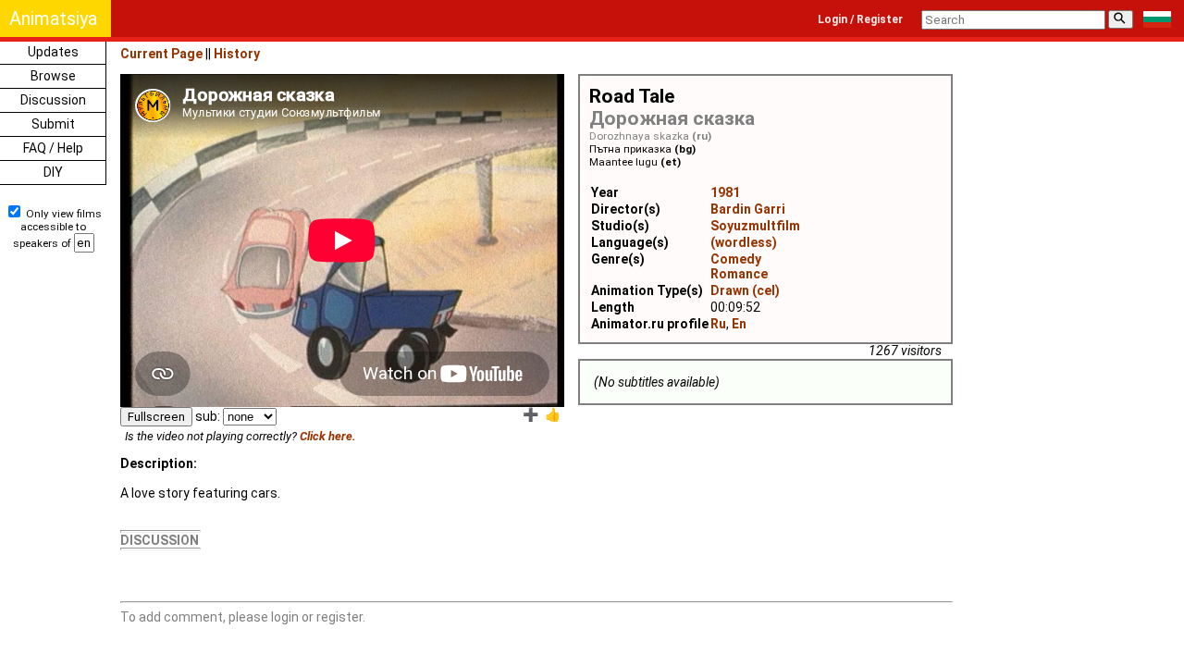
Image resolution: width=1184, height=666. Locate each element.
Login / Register (860, 19)
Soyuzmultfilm (755, 225)
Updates (53, 51)
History (237, 53)
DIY (53, 172)
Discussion (53, 99)
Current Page (161, 53)
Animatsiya (53, 18)
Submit (53, 124)
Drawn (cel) (745, 290)
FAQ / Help (53, 148)
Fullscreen (156, 417)
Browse (53, 75)
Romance (739, 273)
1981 (725, 192)
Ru (718, 323)
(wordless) (743, 242)
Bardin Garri (747, 209)
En (739, 323)
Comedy (735, 259)
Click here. (328, 436)
